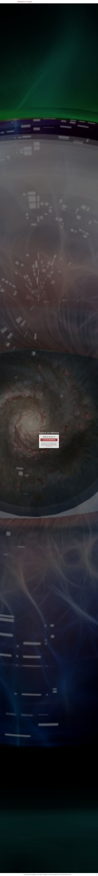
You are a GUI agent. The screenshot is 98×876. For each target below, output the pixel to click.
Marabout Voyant (25, 2)
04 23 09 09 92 (49, 440)
